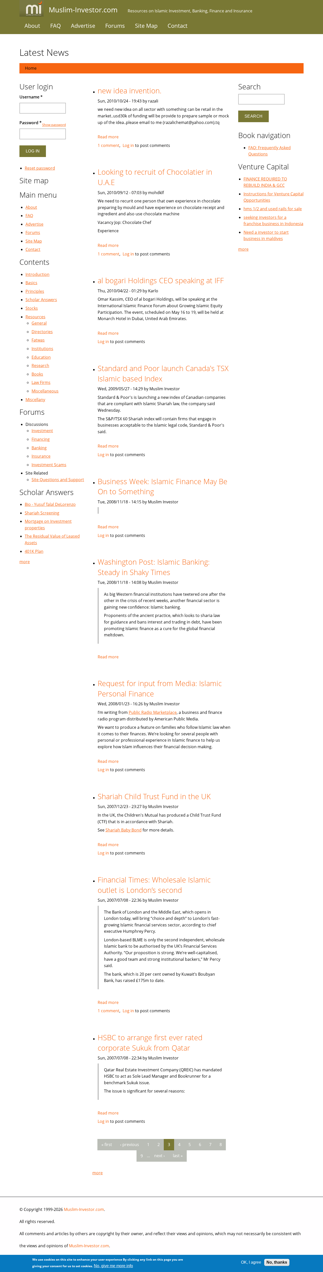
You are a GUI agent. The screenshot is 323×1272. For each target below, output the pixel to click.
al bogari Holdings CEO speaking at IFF (161, 280)
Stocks (31, 308)
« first (106, 1144)
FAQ (55, 25)
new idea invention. (130, 90)
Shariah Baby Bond (123, 830)
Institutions (42, 348)
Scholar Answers (41, 299)
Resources (35, 317)
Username (31, 97)
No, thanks (276, 1262)
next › (159, 1155)
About (32, 25)
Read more (108, 137)
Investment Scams (49, 465)
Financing (41, 439)
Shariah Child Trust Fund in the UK (154, 796)
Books (37, 374)
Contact (177, 25)
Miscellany (35, 399)
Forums (115, 25)
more (97, 1173)
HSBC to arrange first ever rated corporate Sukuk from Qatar (150, 1042)
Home (31, 68)
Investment (42, 430)
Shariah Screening (42, 513)
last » (178, 1155)
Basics (31, 282)
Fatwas (38, 340)
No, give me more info (113, 1266)
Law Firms (41, 382)
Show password (54, 124)
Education (41, 357)
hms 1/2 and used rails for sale (273, 209)
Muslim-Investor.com (84, 1209)
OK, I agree (251, 1262)
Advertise (83, 25)
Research (40, 365)
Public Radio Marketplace (153, 712)
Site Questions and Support (58, 479)
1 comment (108, 145)
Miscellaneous (45, 391)
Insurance (41, 456)
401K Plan (34, 551)
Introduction (37, 274)
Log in (128, 145)
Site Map (146, 25)
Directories (42, 331)
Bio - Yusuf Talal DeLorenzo (50, 504)
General (39, 323)
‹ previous (129, 1144)
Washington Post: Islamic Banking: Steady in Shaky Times (154, 567)
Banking (39, 448)
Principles (34, 291)
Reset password (40, 168)
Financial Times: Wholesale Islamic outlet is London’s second (154, 885)
